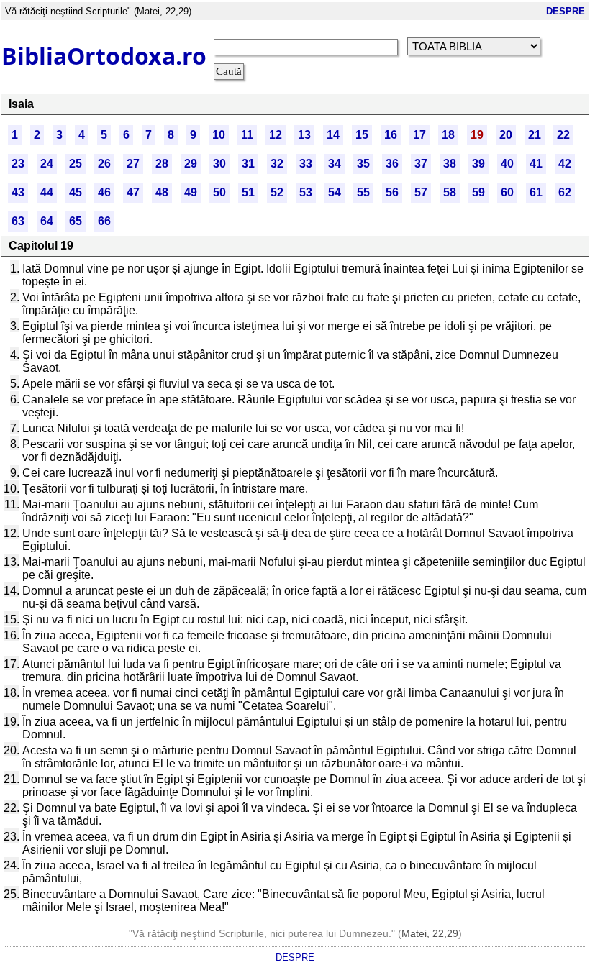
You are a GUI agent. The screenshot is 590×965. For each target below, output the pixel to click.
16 (390, 135)
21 (534, 135)
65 (75, 221)
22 (563, 135)
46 (104, 192)
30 (219, 163)
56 (392, 192)
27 (133, 163)
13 (304, 135)
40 (507, 163)
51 (248, 192)
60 (507, 192)
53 (305, 192)
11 (247, 135)
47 (133, 192)
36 (392, 163)
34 (334, 163)
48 (161, 192)
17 (419, 135)
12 (275, 135)
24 (46, 163)
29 (190, 163)
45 (75, 192)
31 (248, 163)
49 (190, 192)
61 (536, 192)
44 (46, 192)
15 (361, 135)
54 (334, 192)
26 (104, 163)
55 (363, 192)
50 (219, 192)
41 (536, 163)
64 (46, 221)
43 (18, 192)
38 (449, 163)
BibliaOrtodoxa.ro (103, 55)
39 (478, 163)
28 (161, 163)
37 (420, 163)
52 (277, 192)
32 (277, 163)
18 (448, 135)
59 (478, 192)
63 (18, 221)
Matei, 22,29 (429, 933)
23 (18, 163)
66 (104, 221)
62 (564, 192)
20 (505, 135)
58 (449, 192)
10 (218, 135)
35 (363, 163)
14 (333, 135)
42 (564, 163)
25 (75, 163)
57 (420, 192)
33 (305, 163)
